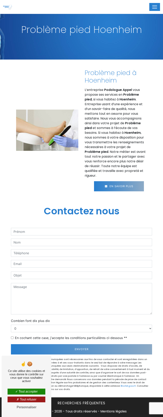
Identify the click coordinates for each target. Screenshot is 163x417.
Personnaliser (26, 407)
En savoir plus (121, 186)
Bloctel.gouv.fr (128, 385)
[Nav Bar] (154, 7)
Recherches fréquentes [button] (81, 403)
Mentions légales (113, 411)
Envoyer (81, 349)
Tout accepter (28, 391)
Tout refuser (27, 399)
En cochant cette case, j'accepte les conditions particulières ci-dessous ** (71, 338)
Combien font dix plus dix (30, 321)
